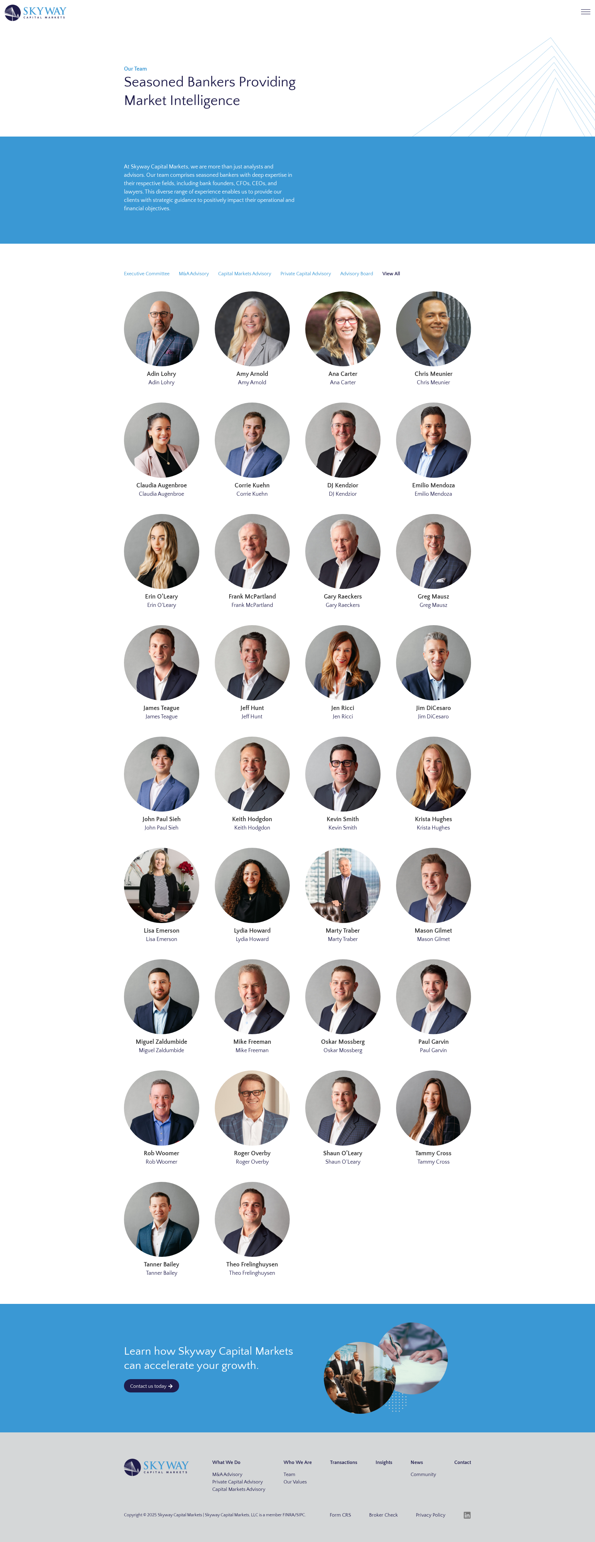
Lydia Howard (252, 930)
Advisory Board (356, 274)
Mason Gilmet (433, 930)
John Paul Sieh (162, 819)
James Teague (161, 708)
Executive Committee (147, 274)
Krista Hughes (433, 819)
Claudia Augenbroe (161, 485)
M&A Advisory (194, 274)
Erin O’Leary (161, 596)
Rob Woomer (161, 1153)
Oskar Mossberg (343, 1042)
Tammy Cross (433, 1153)
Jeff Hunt (252, 708)
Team (289, 1474)
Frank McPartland (252, 596)
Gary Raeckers (343, 596)
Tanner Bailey (161, 1264)
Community (423, 1474)
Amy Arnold (252, 374)
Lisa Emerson (161, 930)
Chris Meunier (433, 374)
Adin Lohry (161, 374)
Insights (384, 1462)
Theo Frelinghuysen (252, 1264)
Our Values (295, 1482)
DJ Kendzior (342, 485)
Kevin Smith (343, 819)
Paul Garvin (433, 1042)
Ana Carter (342, 374)
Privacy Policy (430, 1515)
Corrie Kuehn (252, 485)
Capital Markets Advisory (244, 274)
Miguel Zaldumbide (161, 1042)
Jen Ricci (342, 708)
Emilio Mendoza (433, 485)
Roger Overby (252, 1153)
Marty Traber (343, 930)
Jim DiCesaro (433, 708)
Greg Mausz (433, 596)
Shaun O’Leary (342, 1153)
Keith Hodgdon (252, 819)
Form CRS (340, 1515)
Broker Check (383, 1515)
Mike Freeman (252, 1042)
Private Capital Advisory (305, 274)
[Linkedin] (467, 1515)
